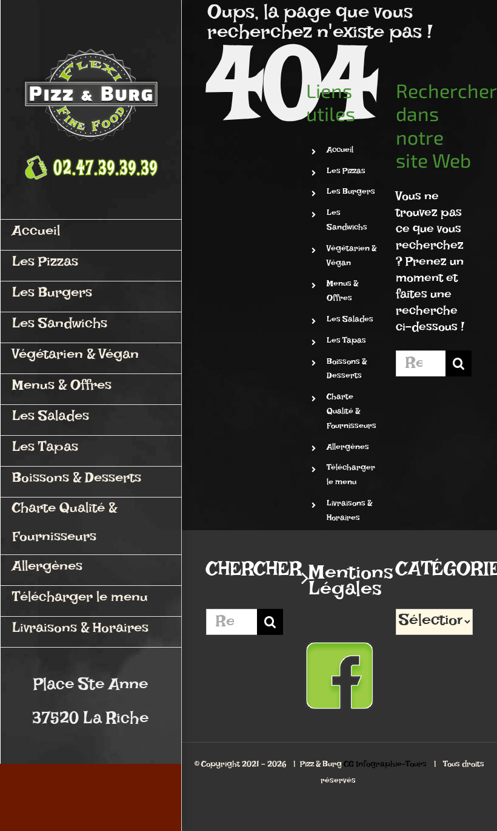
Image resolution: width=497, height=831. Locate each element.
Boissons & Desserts (347, 370)
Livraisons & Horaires (349, 512)
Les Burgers (351, 193)
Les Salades (350, 321)
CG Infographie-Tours (385, 766)
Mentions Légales (340, 586)
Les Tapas (346, 342)
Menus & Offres (342, 292)
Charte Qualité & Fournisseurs (351, 413)
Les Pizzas (346, 173)
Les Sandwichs (347, 222)
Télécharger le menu (351, 476)
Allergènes (348, 449)
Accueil (340, 152)
